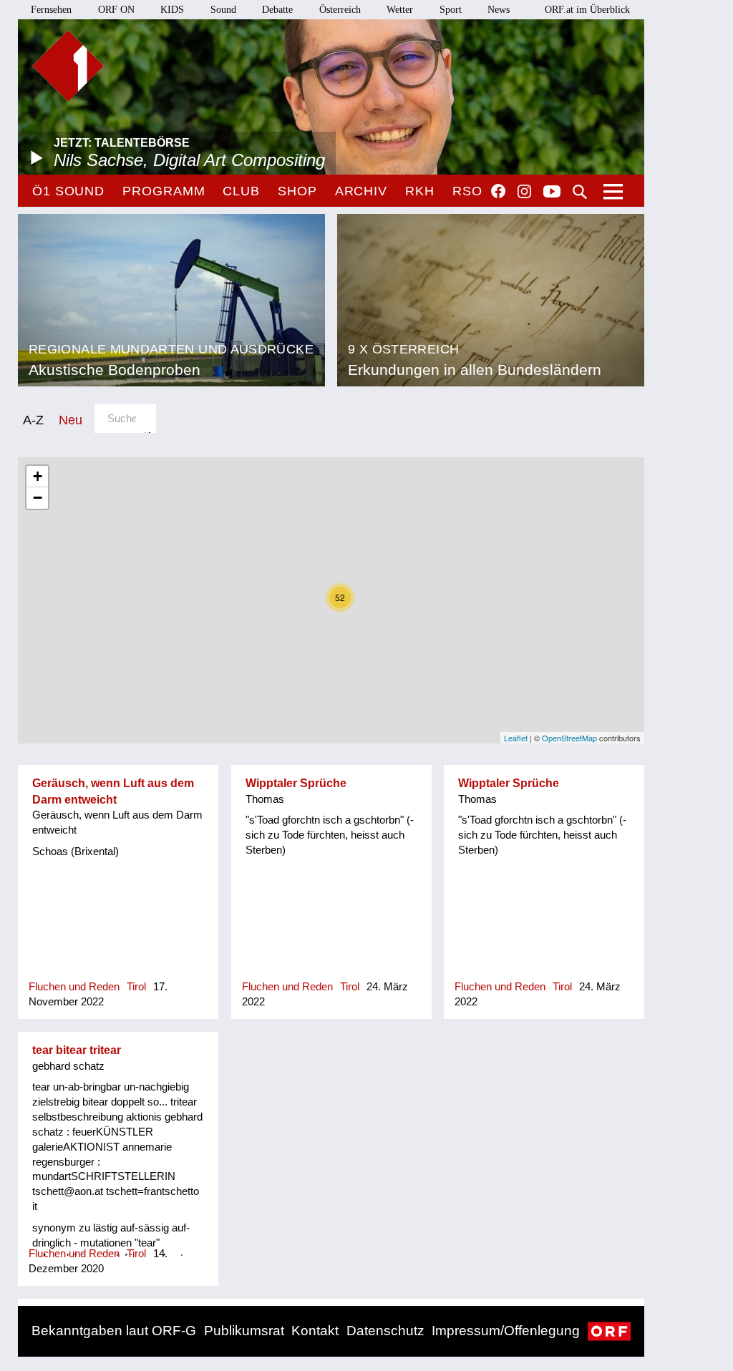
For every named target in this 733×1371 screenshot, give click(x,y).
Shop (297, 191)
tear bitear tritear (76, 1050)
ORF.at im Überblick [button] (587, 9)
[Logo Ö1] (68, 66)
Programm (163, 191)
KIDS (172, 9)
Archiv (361, 191)
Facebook (498, 191)
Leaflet (516, 737)
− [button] (37, 498)
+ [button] (37, 476)
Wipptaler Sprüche (296, 783)
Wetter (400, 9)
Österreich (340, 9)
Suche (580, 192)
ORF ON (116, 9)
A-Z (33, 419)
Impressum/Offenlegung (506, 1330)
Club (241, 191)
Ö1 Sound (68, 191)
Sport (451, 9)
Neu (70, 419)
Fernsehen (51, 9)
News (498, 9)
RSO (467, 191)
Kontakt (315, 1330)
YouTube (551, 192)
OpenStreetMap (569, 737)
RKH (420, 191)
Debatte (277, 9)
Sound (223, 9)
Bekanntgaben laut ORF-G (113, 1330)
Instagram (524, 192)
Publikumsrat (244, 1330)
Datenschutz (385, 1330)
